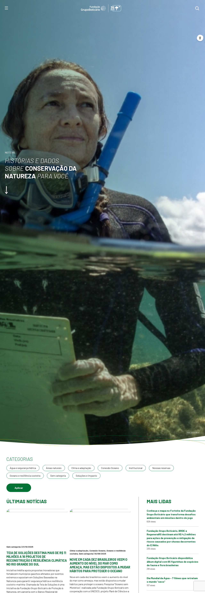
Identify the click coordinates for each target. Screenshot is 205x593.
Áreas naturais (54, 467)
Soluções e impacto (86, 475)
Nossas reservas (161, 467)
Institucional (135, 467)
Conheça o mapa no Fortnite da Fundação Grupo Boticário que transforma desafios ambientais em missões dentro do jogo (171, 514)
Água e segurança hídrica (23, 467)
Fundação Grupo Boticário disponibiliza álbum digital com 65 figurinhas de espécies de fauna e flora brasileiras (172, 561)
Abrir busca (197, 8)
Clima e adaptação (81, 467)
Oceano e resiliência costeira (25, 475)
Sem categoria (58, 475)
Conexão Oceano (110, 467)
